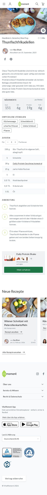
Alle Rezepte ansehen (12, 352)
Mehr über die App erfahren (14, 417)
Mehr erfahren (23, 270)
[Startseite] (23, 4)
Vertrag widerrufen (14, 478)
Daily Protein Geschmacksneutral (27, 163)
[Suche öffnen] (37, 4)
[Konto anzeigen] (10, 4)
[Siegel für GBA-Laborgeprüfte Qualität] (29, 453)
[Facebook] (43, 373)
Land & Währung (8, 435)
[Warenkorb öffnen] (43, 4)
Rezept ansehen (11, 332)
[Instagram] (37, 373)
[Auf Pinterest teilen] (11, 59)
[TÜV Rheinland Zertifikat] (12, 453)
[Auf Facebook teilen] (5, 59)
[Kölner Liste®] (7, 465)
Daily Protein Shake (26, 254)
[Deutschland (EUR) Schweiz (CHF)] (21, 439)
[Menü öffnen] (4, 4)
